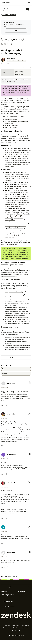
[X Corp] (8, 44)
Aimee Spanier (11, 58)
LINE (6, 190)
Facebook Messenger (11, 198)
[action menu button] (29, 382)
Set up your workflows (11, 125)
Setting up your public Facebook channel (17, 90)
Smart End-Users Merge (8, 513)
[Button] (2, 358)
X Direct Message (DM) (12, 208)
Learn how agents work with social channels (17, 338)
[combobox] (16, 369)
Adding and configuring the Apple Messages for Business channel (17, 236)
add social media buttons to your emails (16, 317)
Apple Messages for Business (14, 228)
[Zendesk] (16, 615)
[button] (15, 586)
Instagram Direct (10, 220)
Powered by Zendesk (18, 635)
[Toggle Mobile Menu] (29, 2)
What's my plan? (26, 67)
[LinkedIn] (11, 44)
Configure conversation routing (14, 292)
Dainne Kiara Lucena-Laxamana (16, 483)
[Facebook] (5, 44)
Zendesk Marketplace (14, 256)
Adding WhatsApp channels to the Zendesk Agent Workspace (17, 178)
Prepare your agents (11, 127)
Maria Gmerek (11, 383)
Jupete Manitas (11, 414)
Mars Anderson (7, 490)
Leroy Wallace (11, 552)
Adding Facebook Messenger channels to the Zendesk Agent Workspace (17, 204)
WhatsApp (8, 172)
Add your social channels (12, 119)
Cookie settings (7, 627)
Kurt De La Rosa (11, 454)
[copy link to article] (2, 44)
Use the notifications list (12, 345)
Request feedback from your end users (16, 319)
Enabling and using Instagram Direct (15, 226)
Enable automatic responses (13, 300)
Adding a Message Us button (13, 309)
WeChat (7, 182)
